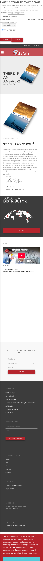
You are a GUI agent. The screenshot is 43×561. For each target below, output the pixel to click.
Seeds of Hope (15, 84)
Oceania (8, 472)
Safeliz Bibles (10, 413)
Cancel (5, 39)
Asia (7, 462)
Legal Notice (10, 488)
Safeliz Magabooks (12, 409)
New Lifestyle (10, 396)
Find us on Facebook (12, 508)
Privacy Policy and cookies (14, 485)
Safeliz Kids (9, 406)
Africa (7, 466)
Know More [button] (32, 553)
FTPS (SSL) (12, 30)
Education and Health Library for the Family (20, 403)
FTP (5, 30)
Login (29, 45)
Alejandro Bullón (13, 139)
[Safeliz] (21, 52)
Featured (6, 84)
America (8, 469)
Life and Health (11, 399)
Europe (8, 459)
